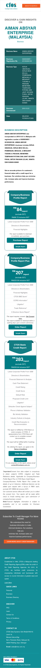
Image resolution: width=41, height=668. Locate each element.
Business (9, 594)
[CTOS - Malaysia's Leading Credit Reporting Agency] (12, 5)
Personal (9, 590)
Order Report (20, 327)
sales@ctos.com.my (18, 647)
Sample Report (20, 246)
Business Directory (12, 597)
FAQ (7, 608)
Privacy (8, 622)
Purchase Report (20, 240)
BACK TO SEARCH (31, 6)
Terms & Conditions (12, 618)
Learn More (8, 582)
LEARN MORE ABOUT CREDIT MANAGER (20, 541)
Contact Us (10, 614)
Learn (8, 611)
